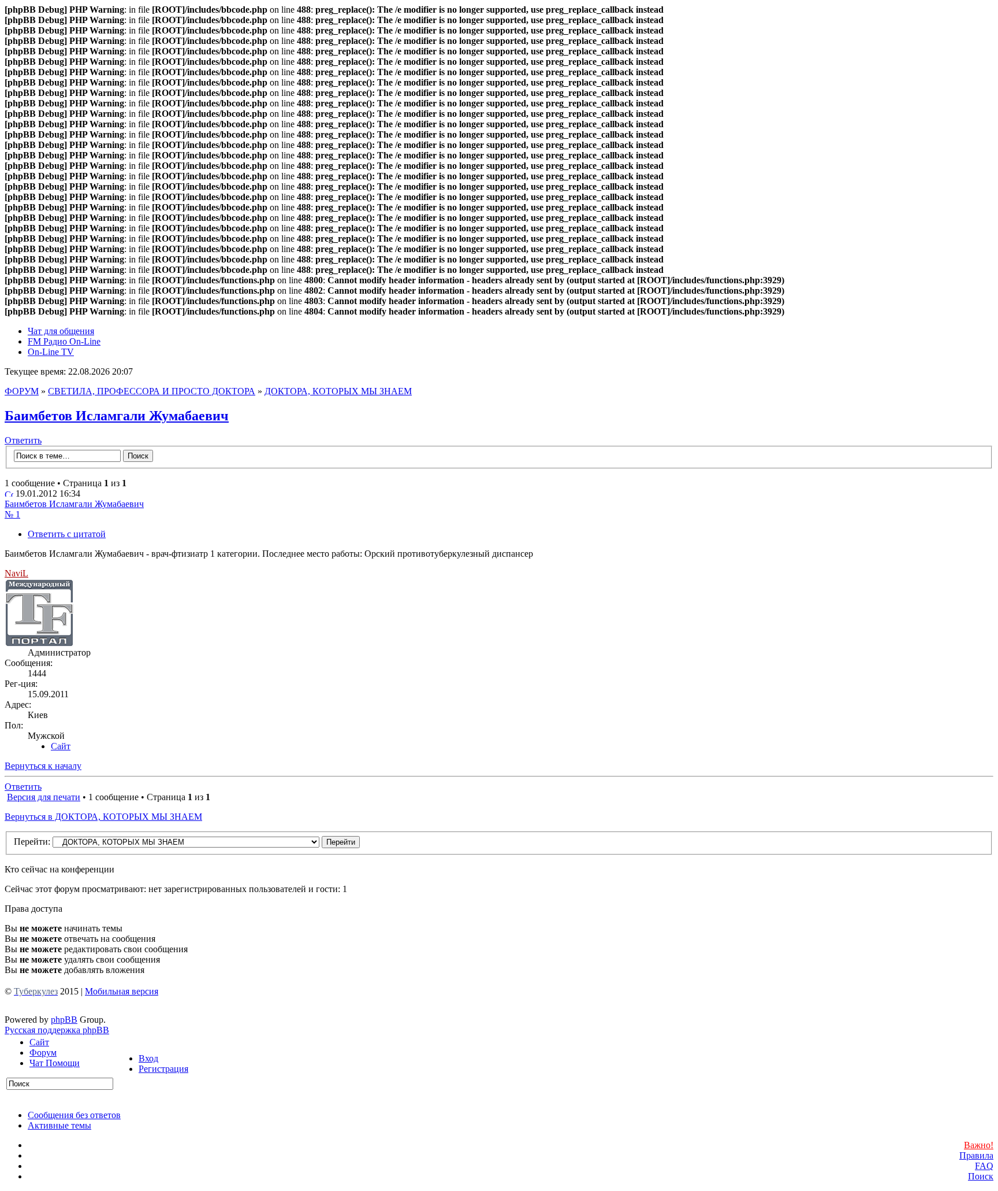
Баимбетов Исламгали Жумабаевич (117, 415)
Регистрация (163, 1069)
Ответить (23, 440)
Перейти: (32, 841)
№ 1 (12, 514)
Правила (976, 1155)
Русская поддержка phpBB (57, 1030)
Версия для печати (43, 797)
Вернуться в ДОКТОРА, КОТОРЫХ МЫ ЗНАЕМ (103, 817)
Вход (148, 1058)
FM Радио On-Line (64, 341)
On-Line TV (51, 352)
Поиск (980, 1176)
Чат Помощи (54, 1063)
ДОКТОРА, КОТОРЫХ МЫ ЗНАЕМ (338, 391)
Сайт (39, 1042)
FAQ (984, 1166)
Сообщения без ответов (74, 1115)
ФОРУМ (22, 391)
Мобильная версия (121, 991)
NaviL (16, 573)
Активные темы (59, 1125)
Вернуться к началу (43, 766)
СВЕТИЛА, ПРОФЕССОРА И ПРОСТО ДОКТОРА (151, 391)
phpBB (64, 1019)
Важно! (978, 1145)
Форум (43, 1052)
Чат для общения (61, 331)
